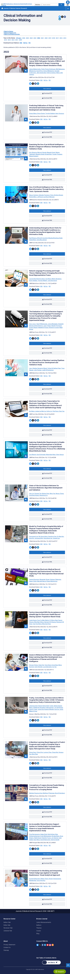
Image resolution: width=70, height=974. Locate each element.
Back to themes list (10, 33)
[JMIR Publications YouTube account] (47, 945)
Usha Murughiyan (41, 240)
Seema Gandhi (55, 839)
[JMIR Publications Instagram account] (50, 945)
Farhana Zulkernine (55, 579)
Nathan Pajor (57, 368)
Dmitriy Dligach (33, 327)
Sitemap (6, 950)
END (21, 43)
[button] (68, 2)
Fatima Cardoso (51, 72)
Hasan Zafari (33, 581)
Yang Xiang (47, 665)
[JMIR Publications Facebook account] (42, 945)
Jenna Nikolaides (53, 324)
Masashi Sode (51, 152)
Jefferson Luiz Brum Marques (46, 197)
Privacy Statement (9, 945)
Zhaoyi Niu (55, 752)
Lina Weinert (33, 454)
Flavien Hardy (42, 706)
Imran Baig (54, 665)
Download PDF (47, 93)
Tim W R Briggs (58, 707)
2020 (46, 38)
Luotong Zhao (47, 752)
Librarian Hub (8, 931)
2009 (20, 40)
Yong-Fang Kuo (40, 880)
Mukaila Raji (32, 880)
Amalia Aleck (56, 836)
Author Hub (7, 922)
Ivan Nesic (48, 279)
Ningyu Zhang (60, 493)
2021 (42, 38)
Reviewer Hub (8, 928)
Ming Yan (53, 493)
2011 (16, 40)
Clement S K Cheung (50, 622)
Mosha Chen (46, 493)
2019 (49, 38)
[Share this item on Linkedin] (60, 19)
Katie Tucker (50, 706)
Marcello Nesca (41, 581)
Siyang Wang (33, 113)
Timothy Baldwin (50, 113)
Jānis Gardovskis (41, 72)
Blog (37, 933)
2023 (34, 38)
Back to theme (8, 31)
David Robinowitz (45, 839)
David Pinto (39, 71)
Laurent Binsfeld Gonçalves (37, 279)
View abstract (47, 88)
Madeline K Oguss (43, 327)
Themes (39, 928)
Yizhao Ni (50, 368)
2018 (53, 38)
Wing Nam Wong (39, 622)
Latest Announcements (43, 922)
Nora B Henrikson (60, 793)
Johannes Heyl (33, 706)
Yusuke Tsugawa (57, 154)
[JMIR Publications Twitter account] (40, 945)
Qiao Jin (31, 493)
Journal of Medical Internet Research (15, 8)
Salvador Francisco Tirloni (46, 195)
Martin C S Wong (50, 620)
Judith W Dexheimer (48, 370)
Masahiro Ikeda (40, 154)
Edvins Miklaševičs (48, 71)
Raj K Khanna (33, 238)
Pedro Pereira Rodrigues (48, 69)
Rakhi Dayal (37, 838)
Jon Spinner (54, 838)
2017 (57, 38)
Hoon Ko (31, 538)
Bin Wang (32, 411)
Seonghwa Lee (48, 538)
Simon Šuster (41, 113)
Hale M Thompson (56, 325)
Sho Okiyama (33, 152)
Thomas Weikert (43, 280)
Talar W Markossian (42, 324)
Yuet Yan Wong (37, 624)
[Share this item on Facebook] (65, 17)
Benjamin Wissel (42, 368)
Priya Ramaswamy (34, 834)
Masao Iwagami (33, 156)
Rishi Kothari (51, 834)
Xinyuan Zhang (33, 665)
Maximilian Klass (51, 454)
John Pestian (38, 370)
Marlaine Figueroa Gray (36, 793)
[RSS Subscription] (52, 945)
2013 (9, 40)
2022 (38, 38)
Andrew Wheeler (49, 709)
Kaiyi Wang (36, 839)
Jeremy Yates (33, 709)
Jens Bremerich (52, 280)
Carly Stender (38, 667)
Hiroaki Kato (48, 154)
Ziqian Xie (41, 665)
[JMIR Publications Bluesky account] (37, 945)
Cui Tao (54, 667)
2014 (5, 40)
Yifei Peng (55, 411)
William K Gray (33, 711)
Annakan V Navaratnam (47, 707)
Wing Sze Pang (46, 624)
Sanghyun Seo (52, 536)
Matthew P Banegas (49, 793)
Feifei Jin (49, 411)
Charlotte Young (46, 838)
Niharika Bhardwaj (53, 238)
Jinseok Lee (56, 538)
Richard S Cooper (54, 327)
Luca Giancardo (47, 667)
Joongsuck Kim (38, 538)
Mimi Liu (43, 411)
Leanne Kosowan (34, 579)
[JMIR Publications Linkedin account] (45, 945)
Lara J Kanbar (33, 368)
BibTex (25, 43)
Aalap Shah (43, 834)
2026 (23, 38)
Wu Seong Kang (43, 536)
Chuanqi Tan (38, 493)
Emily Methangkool (46, 836)
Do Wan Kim (60, 536)
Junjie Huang (33, 620)
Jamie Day (41, 709)
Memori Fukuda (42, 152)
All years (18, 38)
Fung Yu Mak (41, 620)
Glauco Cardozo (34, 195)
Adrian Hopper (58, 706)
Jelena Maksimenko (35, 69)
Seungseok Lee (33, 536)
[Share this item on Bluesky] (60, 17)
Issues (38, 931)
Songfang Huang (34, 495)
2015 (64, 38)
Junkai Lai (38, 411)
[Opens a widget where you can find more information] (59, 971)
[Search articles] (61, 4)
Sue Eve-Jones (58, 709)
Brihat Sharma (38, 325)
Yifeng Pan (39, 752)
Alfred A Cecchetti (42, 238)
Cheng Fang (32, 752)
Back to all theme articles (12, 34)
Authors (38, 925)
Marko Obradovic (56, 279)
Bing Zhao (35, 754)
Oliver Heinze (60, 454)
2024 (31, 38)
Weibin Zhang (44, 878)
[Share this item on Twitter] (62, 17)
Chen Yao (61, 411)
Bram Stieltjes (33, 280)
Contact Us (7, 947)
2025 (27, 38)
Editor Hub (7, 925)
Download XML (47, 98)
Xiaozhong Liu (43, 495)
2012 (13, 40)
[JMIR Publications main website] (16, 4)
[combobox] (50, 4)
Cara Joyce (32, 324)
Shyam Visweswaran (55, 878)
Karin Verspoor (59, 113)
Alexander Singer (44, 579)
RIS (30, 43)
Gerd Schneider (41, 454)
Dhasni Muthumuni (51, 581)
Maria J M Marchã (34, 707)
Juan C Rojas (47, 325)
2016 (61, 38)
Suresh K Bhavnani (34, 878)
